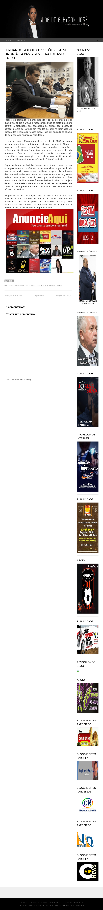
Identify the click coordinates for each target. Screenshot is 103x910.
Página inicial (39, 296)
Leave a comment (55, 285)
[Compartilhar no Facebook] (13, 281)
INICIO (9, 40)
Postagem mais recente (13, 296)
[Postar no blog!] (8, 281)
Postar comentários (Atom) (21, 380)
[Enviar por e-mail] (5, 281)
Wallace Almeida (37, 905)
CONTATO (21, 40)
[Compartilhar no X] (10, 281)
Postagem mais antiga (63, 296)
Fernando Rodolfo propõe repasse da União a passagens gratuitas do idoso (36, 54)
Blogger (78, 902)
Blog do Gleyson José (39, 285)
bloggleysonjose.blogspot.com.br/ (65, 905)
